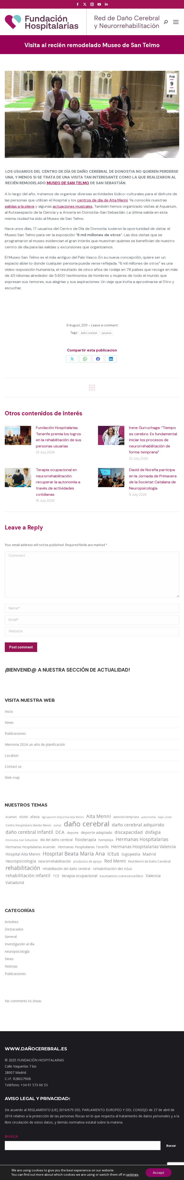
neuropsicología (21, 861)
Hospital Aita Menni (23, 854)
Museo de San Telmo (68, 182)
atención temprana (126, 817)
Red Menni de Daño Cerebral (149, 861)
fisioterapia (85, 839)
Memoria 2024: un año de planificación (35, 744)
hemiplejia (105, 840)
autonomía (148, 817)
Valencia (153, 875)
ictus (113, 854)
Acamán (11, 817)
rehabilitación (23, 868)
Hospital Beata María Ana (74, 854)
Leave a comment (104, 325)
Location (11, 755)
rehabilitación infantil (28, 875)
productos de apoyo (87, 861)
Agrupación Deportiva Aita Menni (63, 817)
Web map (12, 777)
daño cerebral (89, 333)
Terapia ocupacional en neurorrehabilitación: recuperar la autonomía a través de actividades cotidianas (58, 482)
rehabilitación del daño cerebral (66, 868)
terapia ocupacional (79, 875)
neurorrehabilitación (54, 861)
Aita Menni (98, 816)
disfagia (153, 832)
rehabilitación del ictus (112, 868)
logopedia (130, 854)
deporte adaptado (96, 832)
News (9, 722)
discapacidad (129, 832)
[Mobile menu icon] (175, 22)
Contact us (13, 766)
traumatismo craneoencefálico (121, 876)
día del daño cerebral (56, 839)
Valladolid (15, 882)
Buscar (171, 1145)
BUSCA (11, 1136)
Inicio (9, 711)
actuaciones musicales (72, 206)
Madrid (149, 854)
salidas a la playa (19, 206)
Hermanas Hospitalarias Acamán (30, 847)
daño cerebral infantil (29, 832)
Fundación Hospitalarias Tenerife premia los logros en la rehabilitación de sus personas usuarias (58, 437)
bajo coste (165, 817)
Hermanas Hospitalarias (142, 839)
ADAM (23, 817)
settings (132, 1175)
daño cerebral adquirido (138, 825)
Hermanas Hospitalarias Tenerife (83, 847)
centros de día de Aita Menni (102, 200)
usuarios (106, 333)
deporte (73, 832)
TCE (56, 875)
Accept (158, 1172)
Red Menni (115, 861)
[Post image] (18, 435)
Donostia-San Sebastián (22, 840)
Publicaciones (15, 733)
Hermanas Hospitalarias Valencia (143, 846)
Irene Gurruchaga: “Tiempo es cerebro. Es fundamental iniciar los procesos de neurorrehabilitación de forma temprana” (153, 440)
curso (57, 825)
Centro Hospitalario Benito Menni (28, 825)
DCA (59, 832)
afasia (35, 816)
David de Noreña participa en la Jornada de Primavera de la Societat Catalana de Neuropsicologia (153, 479)
